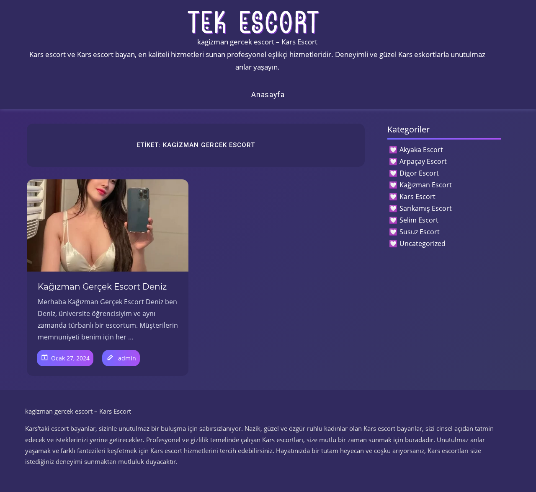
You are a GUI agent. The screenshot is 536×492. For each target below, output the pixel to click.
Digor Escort (419, 173)
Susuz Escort (419, 231)
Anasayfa (268, 94)
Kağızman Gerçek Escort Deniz (102, 287)
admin (127, 358)
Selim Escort (418, 220)
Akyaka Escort (421, 149)
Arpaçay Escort (423, 161)
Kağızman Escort (425, 184)
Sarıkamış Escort (425, 208)
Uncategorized (422, 243)
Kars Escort (417, 196)
